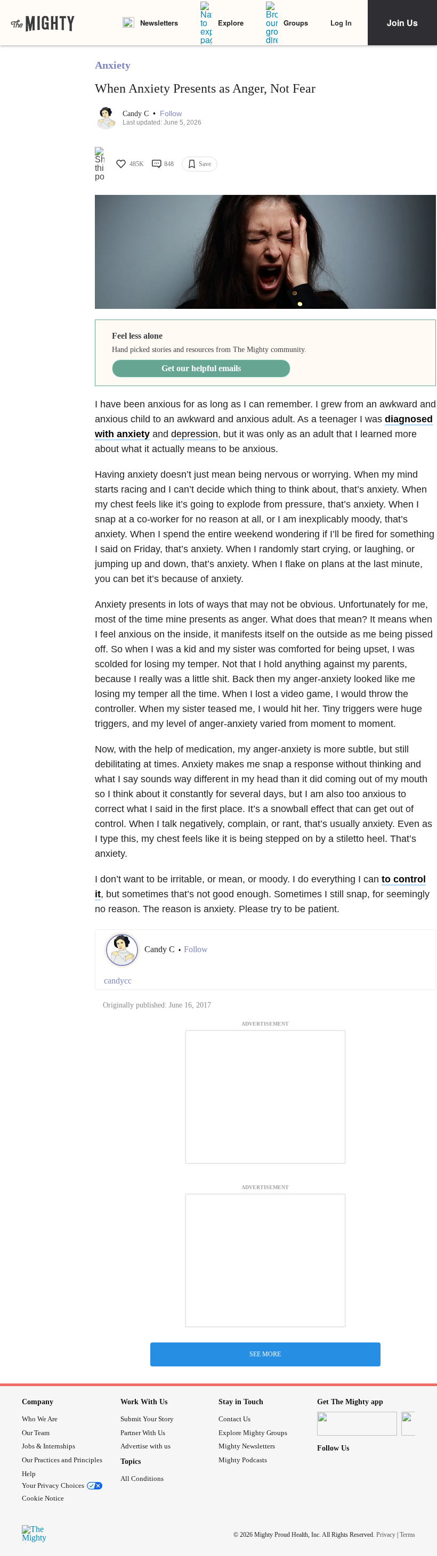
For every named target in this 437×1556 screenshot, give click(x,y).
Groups (296, 23)
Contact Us (234, 1419)
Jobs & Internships (48, 1446)
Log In (341, 23)
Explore (231, 23)
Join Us (402, 23)
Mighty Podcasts (242, 1460)
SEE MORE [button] (265, 1354)
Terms (407, 1534)
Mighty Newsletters (246, 1446)
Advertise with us (145, 1446)
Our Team (36, 1433)
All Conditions (142, 1479)
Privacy (385, 1534)
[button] (171, 113)
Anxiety (113, 65)
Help (29, 1474)
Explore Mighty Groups (252, 1433)
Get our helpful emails (201, 368)
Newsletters (159, 23)
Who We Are (40, 1419)
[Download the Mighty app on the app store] (357, 1424)
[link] (43, 23)
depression (194, 434)
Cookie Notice (43, 1498)
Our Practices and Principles (62, 1460)
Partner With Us (142, 1433)
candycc (118, 980)
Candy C (137, 114)
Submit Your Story (147, 1419)
